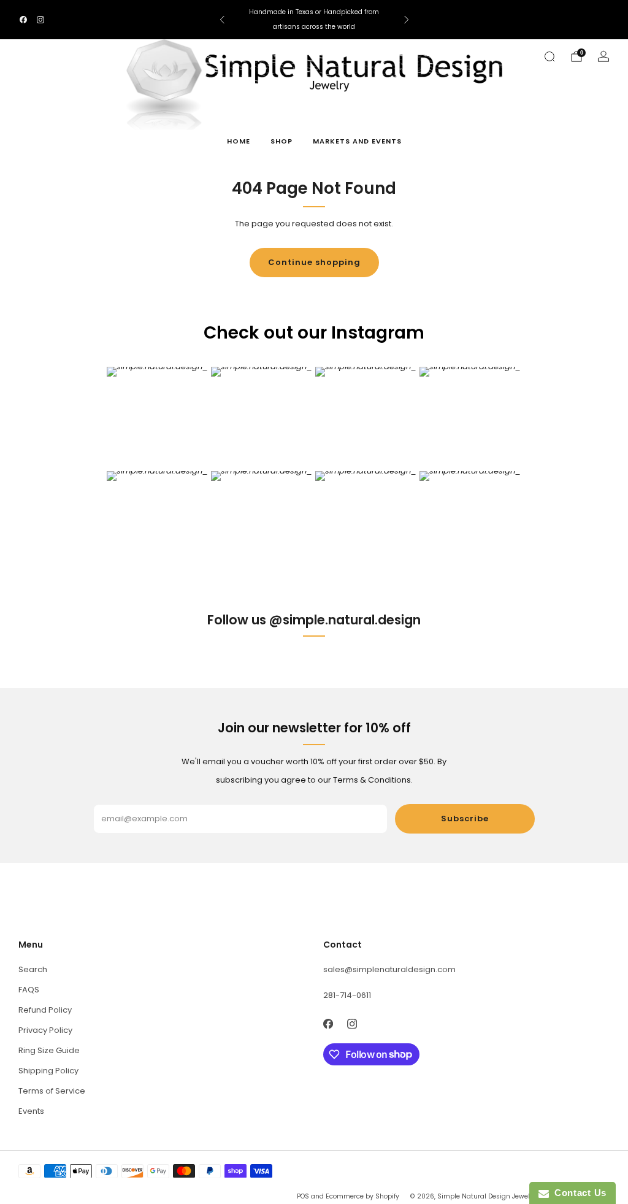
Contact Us (578, 1192)
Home (238, 141)
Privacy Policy (45, 1030)
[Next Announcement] (407, 20)
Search (32, 969)
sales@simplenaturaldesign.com (389, 969)
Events (31, 1111)
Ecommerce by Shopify (362, 1196)
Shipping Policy (48, 1070)
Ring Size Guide (49, 1050)
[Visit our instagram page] (40, 19)
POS (303, 1196)
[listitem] (314, 19)
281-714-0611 (347, 995)
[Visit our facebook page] (23, 19)
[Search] (549, 56)
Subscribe (465, 818)
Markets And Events (357, 141)
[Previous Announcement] (222, 20)
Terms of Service (51, 1091)
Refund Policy (45, 1010)
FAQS (28, 989)
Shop (281, 141)
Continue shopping (314, 262)
